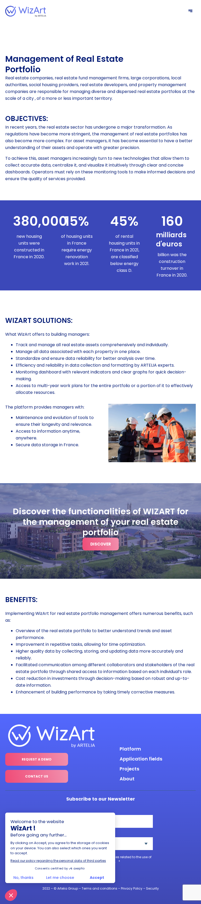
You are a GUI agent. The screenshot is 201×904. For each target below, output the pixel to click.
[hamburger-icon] (190, 11)
